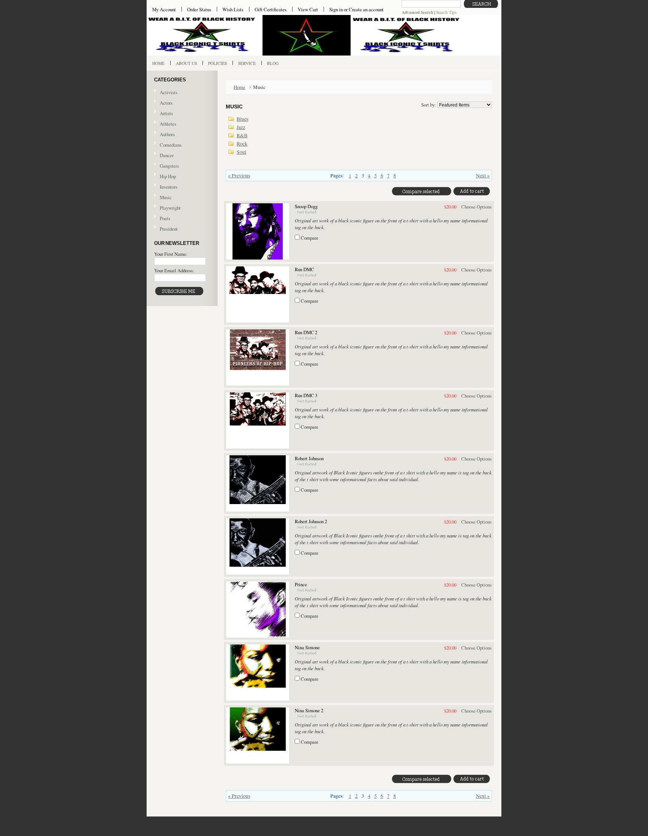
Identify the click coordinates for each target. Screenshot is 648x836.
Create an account (366, 9)
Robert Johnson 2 (311, 521)
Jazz (241, 127)
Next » (483, 175)
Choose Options (476, 206)
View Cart (308, 9)
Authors (167, 134)
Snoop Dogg (306, 206)
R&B (242, 135)
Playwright (170, 207)
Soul (241, 152)
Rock (242, 143)
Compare (309, 237)
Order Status (199, 9)
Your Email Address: (174, 270)
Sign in (336, 9)
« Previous (239, 175)
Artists (166, 113)
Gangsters (169, 165)
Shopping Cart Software (375, 828)
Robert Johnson (309, 458)
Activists (168, 92)
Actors (166, 102)
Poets (165, 218)
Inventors (168, 186)
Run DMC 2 (306, 332)
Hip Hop (168, 176)
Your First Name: (171, 254)
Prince (301, 584)
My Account (164, 9)
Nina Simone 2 (309, 710)
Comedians (171, 144)
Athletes (168, 123)
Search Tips (446, 12)
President (169, 228)
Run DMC (304, 269)
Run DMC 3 (306, 395)
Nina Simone (307, 647)
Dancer (167, 155)
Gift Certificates (270, 9)
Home (239, 87)
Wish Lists (232, 9)
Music (163, 197)
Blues (242, 119)
